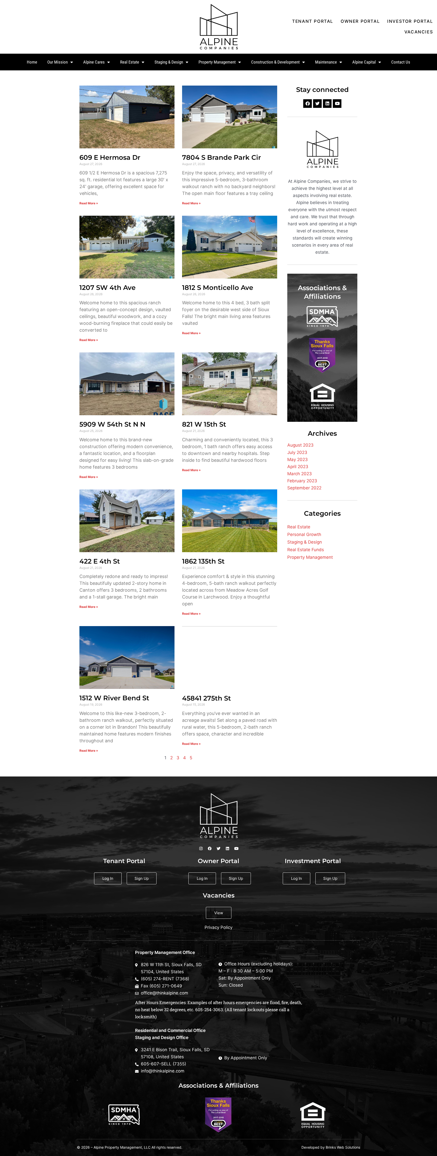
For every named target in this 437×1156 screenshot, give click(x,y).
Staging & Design (304, 542)
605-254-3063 (209, 1009)
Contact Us (400, 62)
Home (32, 62)
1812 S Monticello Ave (217, 288)
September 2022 (304, 487)
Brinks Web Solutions (343, 1147)
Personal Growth (304, 534)
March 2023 (299, 473)
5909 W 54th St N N (112, 424)
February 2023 (302, 480)
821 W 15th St (204, 424)
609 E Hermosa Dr (109, 157)
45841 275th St (206, 698)
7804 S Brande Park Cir (221, 157)
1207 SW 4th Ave (107, 288)
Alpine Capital (364, 62)
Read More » (88, 203)
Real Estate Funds (305, 549)
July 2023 (297, 452)
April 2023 (297, 466)
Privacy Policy (218, 927)
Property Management (310, 557)
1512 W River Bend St (114, 698)
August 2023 (300, 445)
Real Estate (298, 526)
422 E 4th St (99, 561)
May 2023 (297, 459)
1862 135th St (203, 561)
